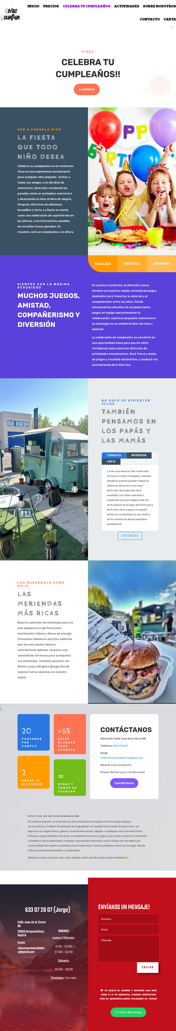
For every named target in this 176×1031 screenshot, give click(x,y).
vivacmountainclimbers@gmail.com (121, 757)
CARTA (111, 461)
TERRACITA (114, 455)
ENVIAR (148, 967)
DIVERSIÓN (161, 264)
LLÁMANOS (86, 89)
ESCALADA (103, 264)
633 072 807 (120, 745)
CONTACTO (150, 19)
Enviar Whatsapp (130, 1012)
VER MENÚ (130, 535)
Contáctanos (124, 783)
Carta (170, 19)
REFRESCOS (138, 455)
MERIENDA (132, 264)
